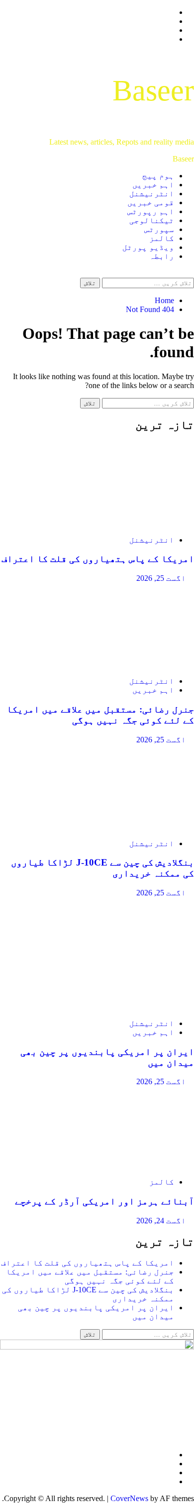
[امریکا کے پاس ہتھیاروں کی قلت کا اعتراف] (119, 523)
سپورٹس (159, 229)
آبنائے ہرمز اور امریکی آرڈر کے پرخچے (104, 1201)
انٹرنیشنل (151, 193)
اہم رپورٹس (150, 211)
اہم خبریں (153, 184)
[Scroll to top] (191, 1507)
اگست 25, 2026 (161, 578)
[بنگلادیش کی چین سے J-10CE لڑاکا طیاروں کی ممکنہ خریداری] (119, 826)
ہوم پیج (158, 175)
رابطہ (161, 256)
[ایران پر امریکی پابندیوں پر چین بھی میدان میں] (119, 1006)
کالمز (161, 238)
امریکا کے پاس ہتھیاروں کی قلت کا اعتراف (97, 559)
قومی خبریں (150, 202)
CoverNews (129, 1498)
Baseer (153, 90)
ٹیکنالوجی (151, 220)
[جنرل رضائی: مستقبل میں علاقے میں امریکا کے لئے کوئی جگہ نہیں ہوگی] (119, 664)
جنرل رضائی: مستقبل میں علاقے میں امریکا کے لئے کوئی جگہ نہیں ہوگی (100, 714)
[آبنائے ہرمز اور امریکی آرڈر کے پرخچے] (119, 1165)
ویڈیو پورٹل (148, 247)
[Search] (191, 273)
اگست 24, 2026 (161, 1220)
